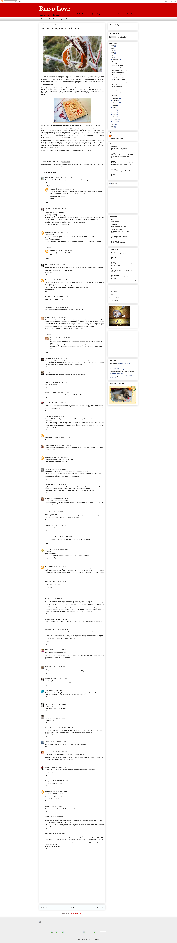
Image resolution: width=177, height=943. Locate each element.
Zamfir (47, 806)
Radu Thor (48, 297)
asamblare (58, 164)
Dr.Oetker (91, 164)
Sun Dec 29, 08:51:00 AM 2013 (57, 264)
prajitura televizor (64, 166)
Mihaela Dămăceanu (51, 728)
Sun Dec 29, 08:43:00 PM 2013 (57, 469)
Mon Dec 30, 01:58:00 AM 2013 (59, 498)
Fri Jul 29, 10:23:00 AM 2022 (60, 833)
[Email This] (62, 162)
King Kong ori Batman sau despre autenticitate (121, 371)
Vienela (47, 816)
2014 (112, 55)
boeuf (71, 164)
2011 (112, 127)
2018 (112, 46)
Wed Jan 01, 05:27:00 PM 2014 (56, 716)
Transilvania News (114, 300)
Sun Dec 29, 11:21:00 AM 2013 (62, 337)
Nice (46, 598)
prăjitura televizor (83, 77)
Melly (46, 264)
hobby (60, 19)
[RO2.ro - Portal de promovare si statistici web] (72, 932)
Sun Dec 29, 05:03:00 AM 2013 (58, 208)
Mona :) (113, 257)
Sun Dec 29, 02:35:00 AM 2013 (66, 189)
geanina (47, 208)
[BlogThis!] (64, 162)
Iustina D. (48, 435)
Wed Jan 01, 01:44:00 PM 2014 (57, 704)
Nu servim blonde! (117, 86)
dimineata (86, 164)
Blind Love (54, 8)
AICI (89, 195)
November (115, 98)
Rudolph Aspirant (50, 177)
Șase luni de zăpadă (117, 65)
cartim (47, 402)
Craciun (81, 164)
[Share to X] (66, 162)
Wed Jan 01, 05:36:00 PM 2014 (65, 728)
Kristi (46, 511)
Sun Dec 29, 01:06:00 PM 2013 (58, 382)
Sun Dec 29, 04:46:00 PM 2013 (62, 445)
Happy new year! (115, 258)
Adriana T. (114, 224)
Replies (49, 186)
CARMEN (47, 498)
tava (71, 166)
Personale (48, 280)
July (114, 107)
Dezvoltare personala (115, 289)
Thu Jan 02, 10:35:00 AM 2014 (61, 781)
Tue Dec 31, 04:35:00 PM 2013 (57, 649)
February (115, 119)
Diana (113, 252)
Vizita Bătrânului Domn (118, 79)
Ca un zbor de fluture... (118, 68)
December (115, 59)
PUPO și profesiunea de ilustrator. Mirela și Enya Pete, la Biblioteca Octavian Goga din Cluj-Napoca (122, 164)
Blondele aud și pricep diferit (119, 70)
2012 (112, 124)
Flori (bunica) (115, 275)
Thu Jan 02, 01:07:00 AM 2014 (57, 767)
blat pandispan (66, 164)
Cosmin (76, 164)
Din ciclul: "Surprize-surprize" (117, 376)
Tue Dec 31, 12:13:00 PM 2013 (59, 619)
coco (46, 716)
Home (72, 907)
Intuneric (47, 525)
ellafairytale (48, 566)
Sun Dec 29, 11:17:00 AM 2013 (57, 317)
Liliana (47, 741)
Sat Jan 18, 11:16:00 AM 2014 (58, 816)
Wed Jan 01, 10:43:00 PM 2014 (59, 752)
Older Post (100, 907)
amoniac (52, 164)
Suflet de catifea (115, 221)
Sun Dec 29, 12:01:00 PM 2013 (59, 358)
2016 (112, 50)
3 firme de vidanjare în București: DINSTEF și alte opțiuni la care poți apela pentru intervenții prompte (122, 156)
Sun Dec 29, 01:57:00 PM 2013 (57, 402)
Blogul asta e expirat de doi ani (119, 226)
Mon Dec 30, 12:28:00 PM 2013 (59, 525)
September (116, 103)
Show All (134, 178)
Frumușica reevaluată (118, 72)
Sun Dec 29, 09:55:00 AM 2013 (60, 297)
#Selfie (111, 369)
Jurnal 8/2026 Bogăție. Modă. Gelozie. (121, 171)
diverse (68, 19)
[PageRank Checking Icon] (103, 932)
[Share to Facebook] (68, 162)
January (115, 121)
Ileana (47, 469)
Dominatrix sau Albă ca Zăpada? (121, 82)
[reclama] (96, 932)
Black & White (115, 241)
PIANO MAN (114, 237)
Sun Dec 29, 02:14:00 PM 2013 (56, 416)
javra (46, 416)
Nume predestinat (117, 84)
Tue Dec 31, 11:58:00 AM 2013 (56, 598)
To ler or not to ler (117, 75)
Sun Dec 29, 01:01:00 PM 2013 (58, 372)
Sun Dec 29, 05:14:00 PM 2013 (59, 457)
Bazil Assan (114, 176)
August (115, 105)
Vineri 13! (51, 19)
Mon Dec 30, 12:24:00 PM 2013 (57, 511)
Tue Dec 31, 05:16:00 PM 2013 (57, 666)
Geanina (113, 268)
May (114, 112)
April (114, 114)
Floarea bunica (49, 445)
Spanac (113, 153)
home (43, 19)
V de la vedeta (113, 291)
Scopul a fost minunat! (118, 77)
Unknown (49, 161)
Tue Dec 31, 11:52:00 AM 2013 (61, 581)
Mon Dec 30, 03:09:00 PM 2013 (60, 566)
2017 (112, 48)
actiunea (47, 164)
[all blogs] (59, 932)
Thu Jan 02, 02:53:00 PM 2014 (59, 791)
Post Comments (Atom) (76, 913)
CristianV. (114, 174)
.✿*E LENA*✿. (49, 549)
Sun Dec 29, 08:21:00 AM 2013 (59, 232)
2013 (112, 57)
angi (46, 690)
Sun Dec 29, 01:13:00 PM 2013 (63, 392)
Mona (46, 649)
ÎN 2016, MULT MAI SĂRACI (118, 242)
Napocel (47, 382)
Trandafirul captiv (117, 93)
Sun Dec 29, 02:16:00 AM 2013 (64, 177)
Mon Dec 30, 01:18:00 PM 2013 (62, 549)
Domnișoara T (113, 366)
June (114, 110)
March (114, 117)
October (115, 100)
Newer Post (44, 907)
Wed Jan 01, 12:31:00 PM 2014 (56, 690)
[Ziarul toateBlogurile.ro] (53, 932)
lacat (47, 166)
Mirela (47, 317)
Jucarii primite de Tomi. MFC (118, 253)
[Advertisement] (72, 889)
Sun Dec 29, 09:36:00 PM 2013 (59, 484)
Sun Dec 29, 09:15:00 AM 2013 (59, 280)
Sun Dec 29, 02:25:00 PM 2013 (59, 435)
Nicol (46, 666)
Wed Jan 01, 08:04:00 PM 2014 (58, 741)
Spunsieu (48, 358)
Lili (112, 219)
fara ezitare (98, 164)
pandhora (48, 752)
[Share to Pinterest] (69, 162)
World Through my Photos (119, 236)
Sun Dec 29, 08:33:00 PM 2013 (64, 250)
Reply (46, 182)
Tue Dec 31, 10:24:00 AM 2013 (63, 537)
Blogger (97, 939)
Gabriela (47, 484)
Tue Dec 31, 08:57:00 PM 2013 (58, 678)
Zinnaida (113, 169)
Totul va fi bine (113, 363)
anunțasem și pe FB (49, 88)
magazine (52, 166)
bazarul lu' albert (50, 392)
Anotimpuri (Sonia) (116, 229)
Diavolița (114, 95)
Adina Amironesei (114, 297)
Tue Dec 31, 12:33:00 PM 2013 (61, 629)
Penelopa (111, 294)
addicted (47, 619)
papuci (57, 166)
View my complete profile (116, 138)
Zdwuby (47, 372)
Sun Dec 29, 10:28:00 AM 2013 (61, 307)
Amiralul (113, 262)
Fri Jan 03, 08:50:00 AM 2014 (57, 806)
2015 (112, 53)
